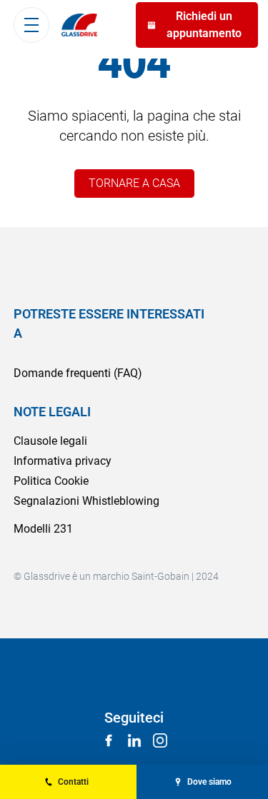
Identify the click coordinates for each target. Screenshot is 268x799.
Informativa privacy (62, 461)
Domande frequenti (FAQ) (78, 373)
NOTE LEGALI (52, 411)
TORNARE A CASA (134, 183)
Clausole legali (50, 441)
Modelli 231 (43, 529)
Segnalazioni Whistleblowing (86, 501)
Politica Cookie (51, 481)
